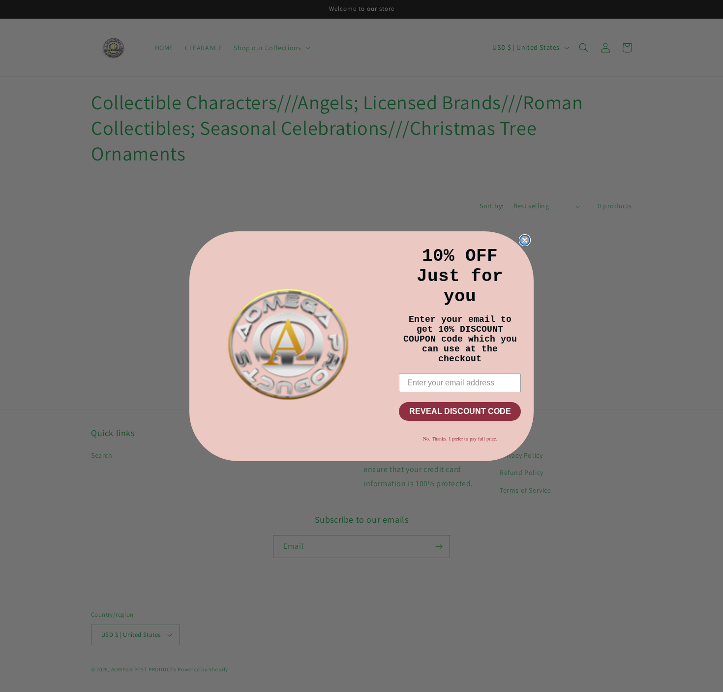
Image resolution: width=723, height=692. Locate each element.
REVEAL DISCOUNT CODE (460, 411)
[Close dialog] (525, 240)
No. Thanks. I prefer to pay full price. (460, 438)
